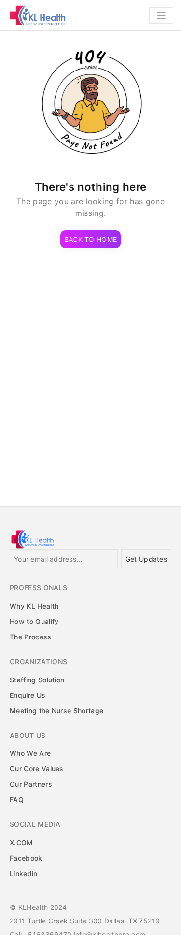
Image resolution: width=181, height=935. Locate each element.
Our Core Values (37, 769)
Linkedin (24, 873)
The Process (31, 637)
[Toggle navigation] (161, 15)
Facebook (26, 858)
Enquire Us (27, 695)
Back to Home (90, 239)
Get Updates (146, 559)
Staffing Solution (37, 680)
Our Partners (31, 784)
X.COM (21, 842)
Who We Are (30, 753)
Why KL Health (34, 606)
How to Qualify (34, 621)
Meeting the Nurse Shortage (56, 711)
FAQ (17, 799)
